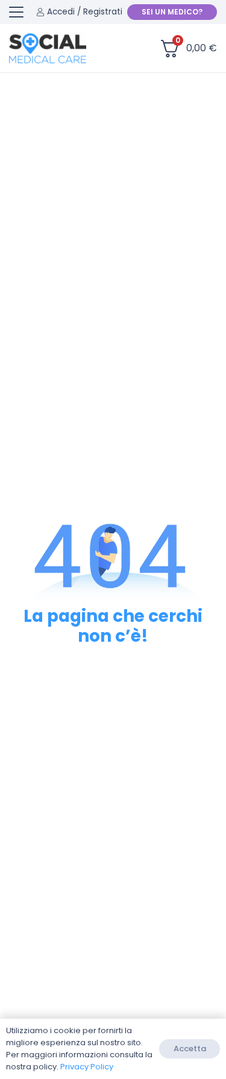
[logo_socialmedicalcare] (47, 48)
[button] (16, 12)
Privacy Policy (86, 1066)
